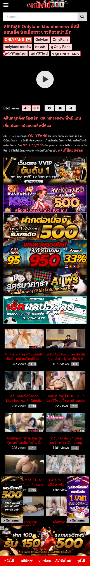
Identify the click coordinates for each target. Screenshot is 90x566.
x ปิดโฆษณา (12, 520)
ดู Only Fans (61, 47)
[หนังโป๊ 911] (47, 4)
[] (82, 16)
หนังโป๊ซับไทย (15, 54)
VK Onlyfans (33, 145)
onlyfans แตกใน (18, 47)
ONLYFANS (17, 39)
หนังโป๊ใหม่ (39, 54)
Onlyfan (41, 39)
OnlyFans (61, 39)
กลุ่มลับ (40, 47)
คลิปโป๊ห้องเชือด (70, 150)
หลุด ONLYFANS (65, 54)
